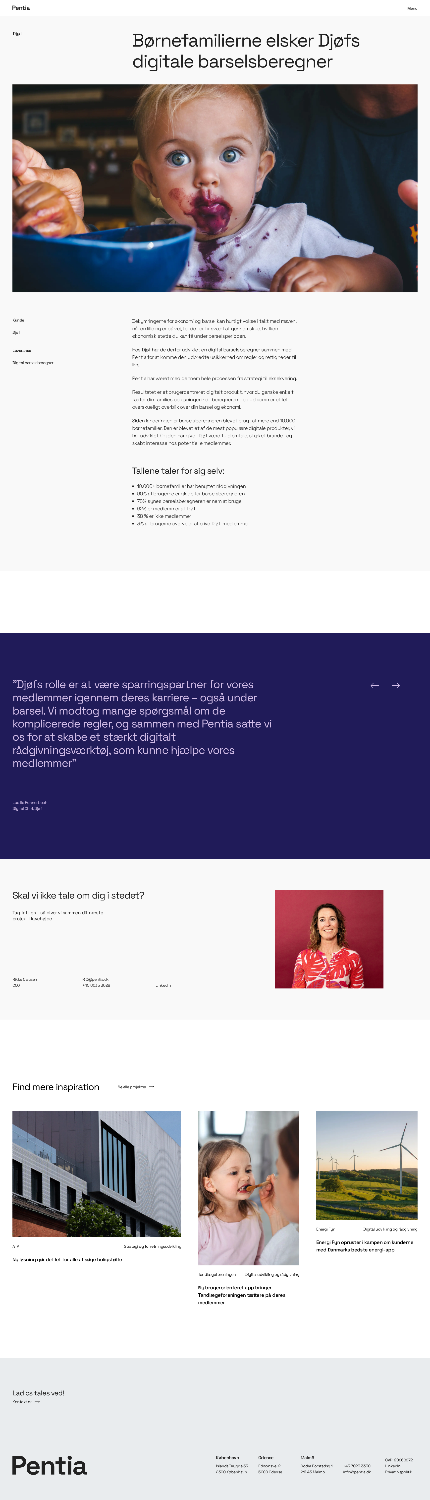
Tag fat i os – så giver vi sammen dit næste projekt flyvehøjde (57, 916)
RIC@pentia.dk (95, 979)
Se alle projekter (132, 1087)
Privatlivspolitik (398, 1472)
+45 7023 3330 (357, 1466)
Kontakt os (22, 1401)
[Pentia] (112, 7)
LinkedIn (163, 985)
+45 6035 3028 (96, 985)
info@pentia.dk (357, 1472)
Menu (412, 8)
